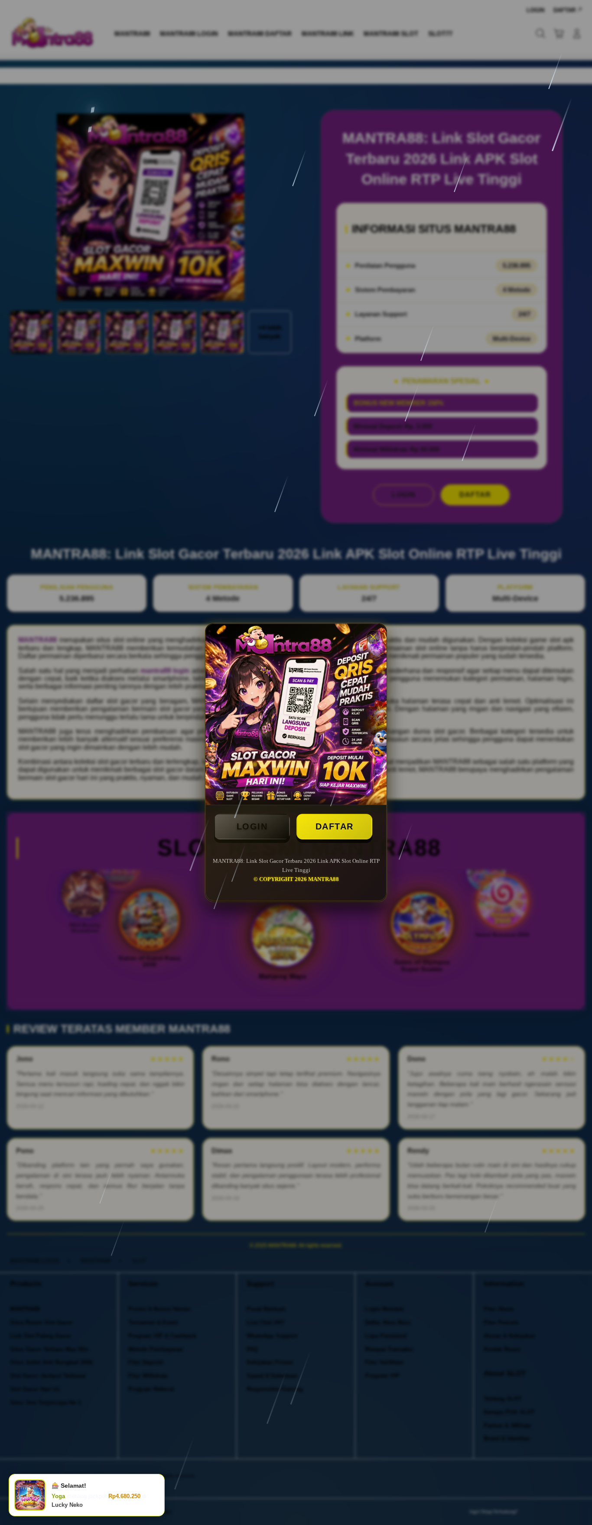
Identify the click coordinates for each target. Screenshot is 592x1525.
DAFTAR (335, 826)
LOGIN (252, 826)
